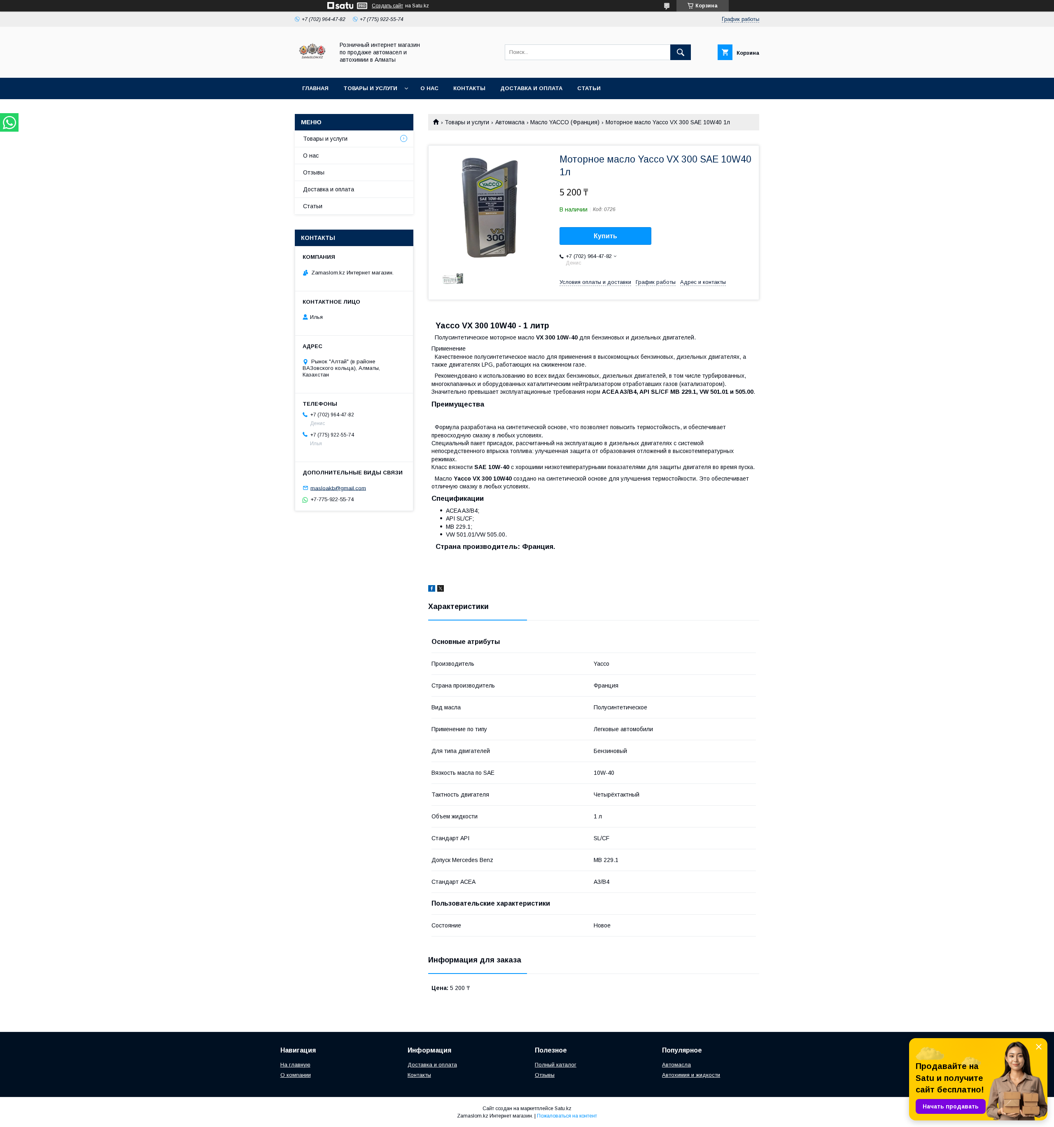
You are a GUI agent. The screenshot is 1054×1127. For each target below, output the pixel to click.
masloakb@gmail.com (338, 488)
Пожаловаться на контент (567, 1116)
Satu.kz (563, 1108)
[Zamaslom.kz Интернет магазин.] (312, 67)
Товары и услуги (370, 88)
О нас (429, 88)
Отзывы (313, 172)
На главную (295, 1065)
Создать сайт (387, 6)
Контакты (469, 88)
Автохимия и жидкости (691, 1075)
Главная (315, 88)
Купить (605, 235)
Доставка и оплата (531, 88)
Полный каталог (555, 1065)
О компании (295, 1075)
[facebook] (431, 589)
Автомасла (510, 122)
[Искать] (680, 52)
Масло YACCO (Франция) (564, 122)
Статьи (589, 88)
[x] (440, 589)
